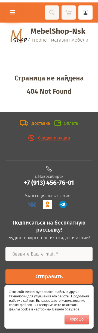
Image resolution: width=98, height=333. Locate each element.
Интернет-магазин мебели (57, 40)
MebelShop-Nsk (57, 31)
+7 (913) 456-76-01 (49, 182)
